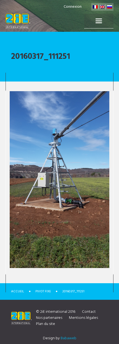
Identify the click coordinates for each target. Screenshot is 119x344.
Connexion (73, 7)
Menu (98, 21)
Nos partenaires (49, 318)
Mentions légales (83, 318)
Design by (59, 338)
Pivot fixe (43, 291)
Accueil (17, 291)
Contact (89, 312)
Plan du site (45, 324)
